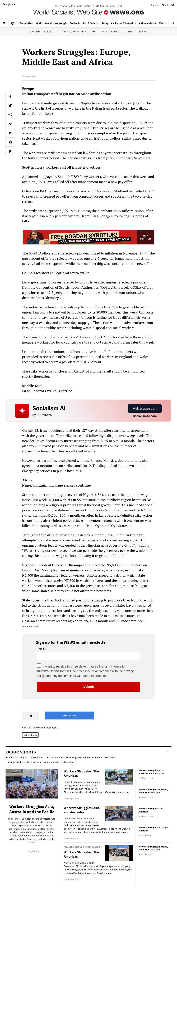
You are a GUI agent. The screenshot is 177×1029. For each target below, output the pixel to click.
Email (40, 649)
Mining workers (51, 761)
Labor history (69, 761)
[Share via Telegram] (10, 123)
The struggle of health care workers (84, 757)
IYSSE (94, 31)
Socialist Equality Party (72, 31)
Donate (143, 31)
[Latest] (12, 25)
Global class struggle (16, 757)
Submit (88, 686)
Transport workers (15, 761)
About (165, 5)
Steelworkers (34, 761)
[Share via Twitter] (10, 105)
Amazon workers (54, 757)
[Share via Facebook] (10, 96)
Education (110, 757)
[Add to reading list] (10, 151)
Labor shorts (30, 735)
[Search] (173, 25)
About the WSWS (110, 31)
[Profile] (172, 5)
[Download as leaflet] (10, 142)
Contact (154, 5)
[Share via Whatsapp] (10, 114)
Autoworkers (36, 757)
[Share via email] (10, 132)
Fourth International (42, 31)
